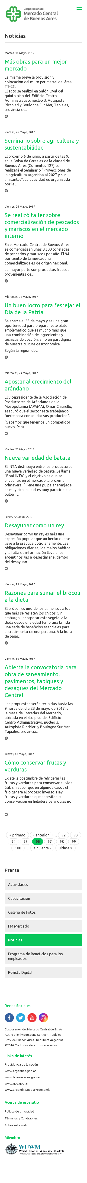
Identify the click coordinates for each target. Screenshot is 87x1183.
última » (65, 848)
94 (13, 841)
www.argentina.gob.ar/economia (27, 1089)
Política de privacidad (19, 1111)
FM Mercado (18, 926)
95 (25, 841)
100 (18, 848)
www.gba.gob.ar (16, 1083)
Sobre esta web (16, 1125)
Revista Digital (20, 972)
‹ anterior (41, 835)
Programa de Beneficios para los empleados (35, 956)
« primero (18, 835)
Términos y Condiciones (21, 1118)
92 (63, 835)
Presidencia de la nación (21, 1064)
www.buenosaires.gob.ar (22, 1077)
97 (50, 841)
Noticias (15, 940)
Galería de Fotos (22, 912)
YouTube (32, 1017)
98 (62, 841)
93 (76, 835)
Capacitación (19, 898)
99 (74, 841)
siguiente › (42, 848)
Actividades (18, 884)
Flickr (43, 1017)
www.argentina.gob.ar (20, 1071)
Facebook (9, 1017)
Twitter (20, 1017)
